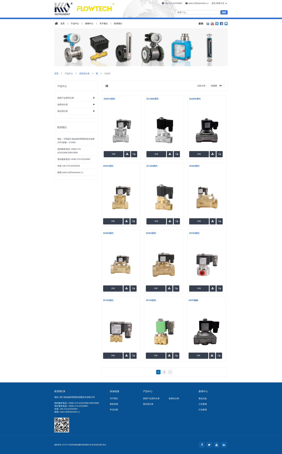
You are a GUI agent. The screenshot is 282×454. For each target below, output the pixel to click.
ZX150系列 (151, 300)
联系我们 (118, 23)
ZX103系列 (108, 300)
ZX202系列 (151, 233)
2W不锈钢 (193, 300)
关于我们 (104, 23)
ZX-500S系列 (152, 98)
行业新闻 (203, 409)
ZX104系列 (194, 233)
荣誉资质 (114, 404)
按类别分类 (84, 73)
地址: (74, 397)
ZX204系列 (194, 165)
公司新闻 (203, 404)
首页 (63, 23)
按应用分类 (62, 111)
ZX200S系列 (194, 98)
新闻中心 (89, 23)
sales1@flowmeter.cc (70, 411)
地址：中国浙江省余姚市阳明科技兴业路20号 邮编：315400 (75, 140)
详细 (113, 154)
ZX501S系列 (109, 98)
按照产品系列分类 (65, 97)
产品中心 (75, 23)
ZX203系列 (108, 233)
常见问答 (114, 409)
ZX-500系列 (151, 165)
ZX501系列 (108, 165)
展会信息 (203, 398)
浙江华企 (102, 445)
